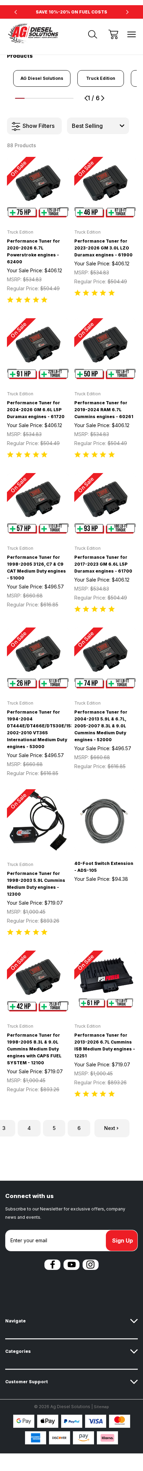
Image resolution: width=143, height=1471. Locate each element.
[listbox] (98, 126)
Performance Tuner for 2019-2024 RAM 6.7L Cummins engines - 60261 (103, 409)
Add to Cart (38, 209)
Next (109, 1128)
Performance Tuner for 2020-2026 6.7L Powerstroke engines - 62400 (33, 251)
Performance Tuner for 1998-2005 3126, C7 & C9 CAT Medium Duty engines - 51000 (36, 568)
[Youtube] (71, 1265)
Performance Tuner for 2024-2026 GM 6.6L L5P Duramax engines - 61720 (36, 409)
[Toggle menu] (131, 34)
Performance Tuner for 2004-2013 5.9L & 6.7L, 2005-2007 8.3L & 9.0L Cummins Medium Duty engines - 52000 (100, 725)
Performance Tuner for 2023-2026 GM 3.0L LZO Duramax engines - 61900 (103, 247)
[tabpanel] (42, 78)
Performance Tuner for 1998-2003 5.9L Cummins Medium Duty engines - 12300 (36, 884)
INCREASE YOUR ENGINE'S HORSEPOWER (71, 12)
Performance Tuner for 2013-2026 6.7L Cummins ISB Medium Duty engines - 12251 (104, 1045)
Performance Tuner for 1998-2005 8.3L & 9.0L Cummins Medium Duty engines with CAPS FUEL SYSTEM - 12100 (34, 1048)
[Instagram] (91, 1265)
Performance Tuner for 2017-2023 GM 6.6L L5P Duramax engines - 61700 (103, 564)
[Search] (92, 34)
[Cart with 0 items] (113, 34)
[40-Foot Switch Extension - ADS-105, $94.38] (105, 820)
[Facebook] (52, 1265)
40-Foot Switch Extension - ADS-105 (103, 867)
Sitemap (101, 1406)
